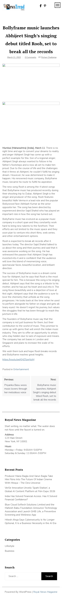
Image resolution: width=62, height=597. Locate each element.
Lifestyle (9, 546)
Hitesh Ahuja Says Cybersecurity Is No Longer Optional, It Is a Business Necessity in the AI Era (30, 521)
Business (9, 551)
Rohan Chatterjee (48, 57)
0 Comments (30, 57)
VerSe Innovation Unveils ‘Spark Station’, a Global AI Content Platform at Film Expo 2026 (30, 489)
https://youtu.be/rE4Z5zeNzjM (18, 359)
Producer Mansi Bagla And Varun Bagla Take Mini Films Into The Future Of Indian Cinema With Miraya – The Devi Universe (29, 479)
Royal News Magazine (45, 592)
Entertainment (21, 369)
